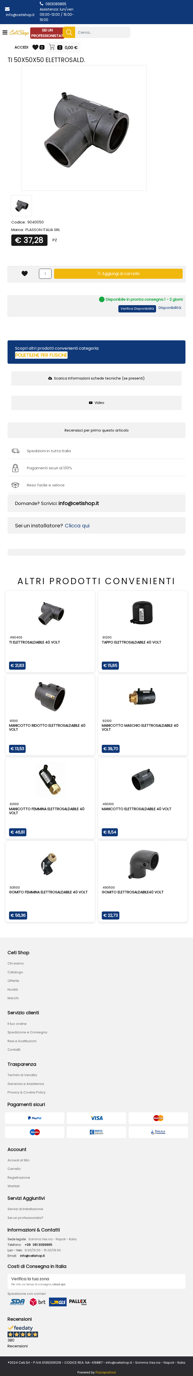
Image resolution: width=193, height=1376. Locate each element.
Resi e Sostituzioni (22, 1041)
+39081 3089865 (38, 1245)
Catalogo (15, 972)
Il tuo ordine (17, 1023)
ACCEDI (21, 47)
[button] (69, 32)
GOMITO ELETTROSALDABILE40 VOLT (133, 892)
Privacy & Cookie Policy (26, 1092)
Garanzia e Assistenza (26, 1083)
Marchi (13, 998)
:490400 (15, 637)
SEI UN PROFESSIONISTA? (47, 32)
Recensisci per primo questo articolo (97, 430)
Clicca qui (77, 525)
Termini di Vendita (22, 1075)
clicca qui (59, 1284)
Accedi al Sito (19, 1160)
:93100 (14, 804)
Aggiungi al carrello (120, 274)
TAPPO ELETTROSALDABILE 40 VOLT (131, 642)
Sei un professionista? (25, 1217)
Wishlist (14, 1186)
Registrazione (19, 1177)
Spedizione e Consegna (27, 1032)
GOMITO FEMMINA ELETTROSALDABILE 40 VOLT (48, 892)
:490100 (108, 804)
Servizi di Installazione (25, 1209)
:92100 (107, 720)
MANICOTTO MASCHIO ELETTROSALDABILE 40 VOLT (140, 727)
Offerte (13, 980)
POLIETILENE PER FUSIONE (41, 355)
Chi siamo (16, 963)
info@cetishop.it (20, 14)
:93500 (14, 887)
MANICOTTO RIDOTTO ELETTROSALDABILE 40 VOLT (47, 727)
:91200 (107, 637)
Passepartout (105, 1372)
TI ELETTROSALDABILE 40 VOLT (34, 642)
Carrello (14, 1168)
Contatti (14, 1049)
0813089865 (55, 4)
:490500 (108, 887)
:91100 (13, 720)
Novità (13, 989)
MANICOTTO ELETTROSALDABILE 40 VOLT (136, 808)
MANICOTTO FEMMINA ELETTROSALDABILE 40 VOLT (46, 810)
